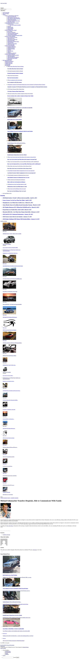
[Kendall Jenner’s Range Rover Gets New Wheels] (14, 152)
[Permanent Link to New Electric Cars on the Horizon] (5, 462)
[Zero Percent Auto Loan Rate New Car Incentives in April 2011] (14, 105)
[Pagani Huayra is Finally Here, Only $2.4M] (9, 288)
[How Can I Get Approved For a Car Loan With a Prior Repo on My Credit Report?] (23, 161)
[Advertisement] (14, 5)
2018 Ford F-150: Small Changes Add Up (9, 355)
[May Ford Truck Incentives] (12, 75)
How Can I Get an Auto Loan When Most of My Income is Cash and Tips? (22, 159)
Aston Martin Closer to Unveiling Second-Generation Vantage (11, 390)
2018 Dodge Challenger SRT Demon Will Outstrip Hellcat (12, 342)
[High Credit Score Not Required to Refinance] (16, 179)
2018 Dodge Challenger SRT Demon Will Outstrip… (10, 447)
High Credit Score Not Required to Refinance (16, 181)
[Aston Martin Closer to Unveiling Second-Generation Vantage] (9, 262)
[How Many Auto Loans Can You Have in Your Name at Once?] (19, 166)
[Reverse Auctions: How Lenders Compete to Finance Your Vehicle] (20, 93)
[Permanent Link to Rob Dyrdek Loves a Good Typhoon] (5, 491)
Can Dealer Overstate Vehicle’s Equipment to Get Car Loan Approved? (21, 172)
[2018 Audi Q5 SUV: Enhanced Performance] (9, 313)
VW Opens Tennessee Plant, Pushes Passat (15, 91)
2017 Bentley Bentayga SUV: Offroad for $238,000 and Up (12, 278)
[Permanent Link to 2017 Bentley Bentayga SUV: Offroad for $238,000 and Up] (5, 396)
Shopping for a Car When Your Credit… (8, 381)
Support (6, 653)
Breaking (2, 195)
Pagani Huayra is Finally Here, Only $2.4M (10, 291)
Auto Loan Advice (6, 250)
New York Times (10, 525)
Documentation (8, 652)
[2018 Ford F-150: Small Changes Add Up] (9, 352)
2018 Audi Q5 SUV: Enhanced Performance (10, 317)
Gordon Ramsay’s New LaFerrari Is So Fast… (16, 143)
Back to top (2, 646)
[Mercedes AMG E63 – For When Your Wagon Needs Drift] (9, 301)
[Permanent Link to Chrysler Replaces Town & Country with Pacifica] (5, 472)
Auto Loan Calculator (7, 244)
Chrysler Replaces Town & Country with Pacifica (10, 475)
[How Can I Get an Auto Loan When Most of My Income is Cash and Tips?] (21, 157)
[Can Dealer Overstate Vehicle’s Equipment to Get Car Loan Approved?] (20, 170)
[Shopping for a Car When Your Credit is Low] (11, 249)
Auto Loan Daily (3, 3)
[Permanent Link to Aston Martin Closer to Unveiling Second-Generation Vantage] (5, 387)
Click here (35, 549)
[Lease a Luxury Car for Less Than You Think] (9, 243)
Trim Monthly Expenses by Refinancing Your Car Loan (18, 177)
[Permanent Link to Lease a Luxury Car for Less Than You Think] (5, 371)
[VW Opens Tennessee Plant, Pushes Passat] (15, 89)
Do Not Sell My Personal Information (7, 645)
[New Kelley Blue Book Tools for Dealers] (15, 66)
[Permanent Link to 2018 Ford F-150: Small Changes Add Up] (5, 453)
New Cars (4, 231)
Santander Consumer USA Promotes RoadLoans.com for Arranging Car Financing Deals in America (27, 86)
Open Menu (3, 10)
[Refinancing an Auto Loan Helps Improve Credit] (16, 184)
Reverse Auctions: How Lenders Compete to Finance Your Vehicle (20, 95)
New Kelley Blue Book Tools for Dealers (15, 68)
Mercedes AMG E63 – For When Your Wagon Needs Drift (12, 304)
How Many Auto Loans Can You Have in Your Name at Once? (19, 168)
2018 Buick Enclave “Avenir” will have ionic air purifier (12, 233)
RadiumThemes (26, 647)
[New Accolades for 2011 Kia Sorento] (14, 80)
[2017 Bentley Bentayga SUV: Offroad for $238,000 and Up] (9, 275)
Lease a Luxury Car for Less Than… (8, 375)
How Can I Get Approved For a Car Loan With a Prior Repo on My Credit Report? (24, 163)
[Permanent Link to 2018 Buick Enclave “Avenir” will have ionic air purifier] (5, 361)
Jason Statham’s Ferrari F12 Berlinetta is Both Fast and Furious (20, 131)
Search (2, 8)
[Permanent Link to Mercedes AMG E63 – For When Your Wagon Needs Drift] (5, 415)
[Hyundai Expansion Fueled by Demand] (15, 71)
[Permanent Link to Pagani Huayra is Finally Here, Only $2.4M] (5, 406)
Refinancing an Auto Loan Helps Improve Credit (17, 186)
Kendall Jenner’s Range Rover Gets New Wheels (16, 154)
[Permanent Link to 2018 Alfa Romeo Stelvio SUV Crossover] (5, 481)
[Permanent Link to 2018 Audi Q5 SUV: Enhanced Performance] (5, 425)
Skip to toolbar (3, 648)
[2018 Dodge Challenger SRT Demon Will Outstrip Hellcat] (9, 339)
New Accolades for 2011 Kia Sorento (14, 82)
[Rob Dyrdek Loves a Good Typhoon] (14, 117)
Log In (4, 655)
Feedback (7, 654)
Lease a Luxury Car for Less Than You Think (10, 247)
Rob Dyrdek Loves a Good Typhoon (14, 119)
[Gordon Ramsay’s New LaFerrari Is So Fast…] (14, 140)
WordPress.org (7, 651)
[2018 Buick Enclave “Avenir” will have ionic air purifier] (9, 230)
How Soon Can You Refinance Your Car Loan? (16, 191)
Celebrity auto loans (6, 492)
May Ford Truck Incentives (12, 77)
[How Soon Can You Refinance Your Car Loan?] (16, 188)
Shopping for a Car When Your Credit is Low (10, 253)
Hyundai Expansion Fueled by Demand (15, 73)
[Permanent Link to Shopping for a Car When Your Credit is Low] (11, 377)
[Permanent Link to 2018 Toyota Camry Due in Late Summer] (5, 434)
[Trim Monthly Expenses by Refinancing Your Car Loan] (18, 175)
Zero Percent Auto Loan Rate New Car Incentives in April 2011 (19, 107)
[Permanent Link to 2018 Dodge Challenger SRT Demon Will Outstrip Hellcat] (5, 443)
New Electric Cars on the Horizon (7, 466)
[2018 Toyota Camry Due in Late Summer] (9, 326)
